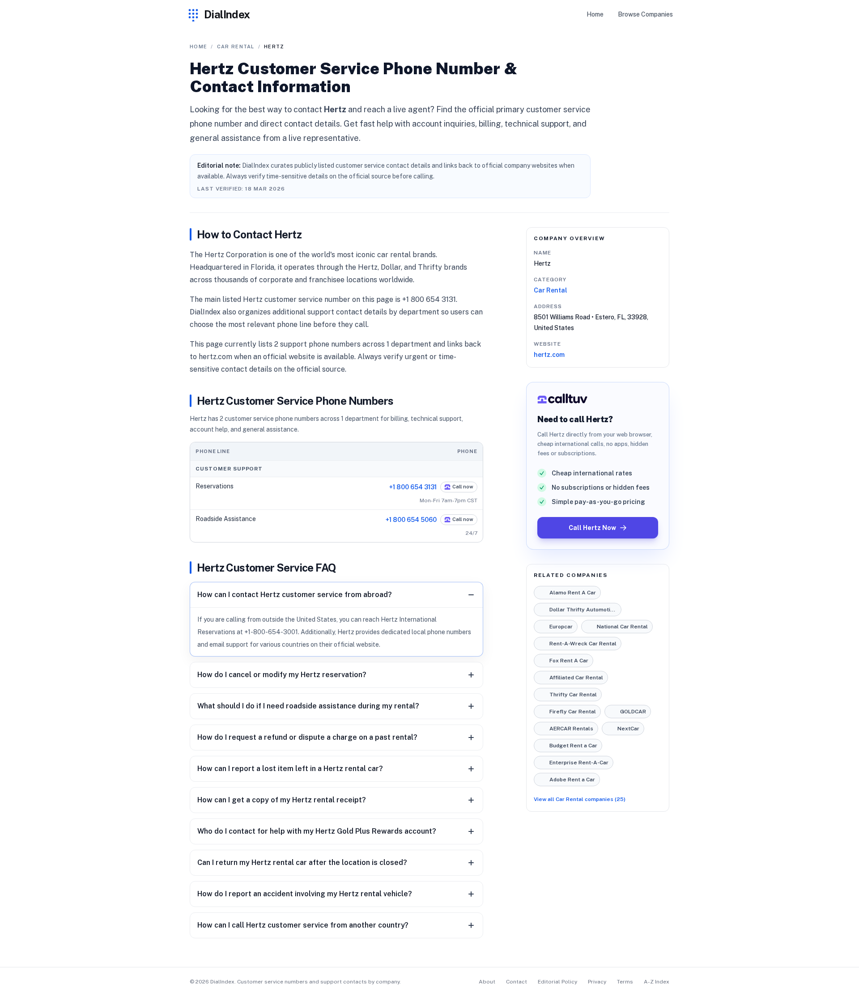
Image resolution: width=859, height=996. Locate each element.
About (487, 982)
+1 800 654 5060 (411, 519)
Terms (625, 982)
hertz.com (549, 354)
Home (595, 14)
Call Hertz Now (592, 527)
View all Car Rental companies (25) (579, 799)
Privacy (597, 982)
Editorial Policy (557, 982)
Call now (462, 486)
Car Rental (550, 290)
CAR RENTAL (236, 46)
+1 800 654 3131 (413, 487)
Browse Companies (645, 14)
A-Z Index (656, 982)
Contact (516, 982)
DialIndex (227, 14)
